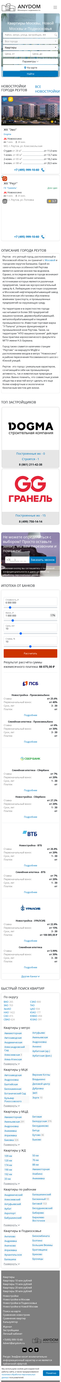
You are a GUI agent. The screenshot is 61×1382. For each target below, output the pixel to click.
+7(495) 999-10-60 (13, 1339)
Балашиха (10, 1259)
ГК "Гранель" (10, 188)
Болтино (37, 1240)
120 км (8, 1160)
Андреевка (10, 1241)
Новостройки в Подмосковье (20, 1303)
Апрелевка (10, 1135)
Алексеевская (12, 1054)
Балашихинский (41, 1194)
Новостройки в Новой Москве (20, 1306)
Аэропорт (10, 1213)
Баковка (9, 1140)
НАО (6, 1012)
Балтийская (11, 1084)
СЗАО (33, 1001)
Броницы (37, 1258)
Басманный (39, 1199)
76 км (35, 1160)
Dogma (7, 134)
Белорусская (39, 1121)
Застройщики (11, 1330)
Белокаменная (12, 1089)
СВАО (7, 1019)
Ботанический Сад (15, 1093)
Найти (30, 73)
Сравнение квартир (14, 1318)
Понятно (51, 1373)
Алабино (37, 1173)
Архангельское (13, 1254)
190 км (8, 1169)
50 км (35, 1155)
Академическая (13, 1042)
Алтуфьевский (12, 1204)
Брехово (37, 1254)
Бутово (36, 1135)
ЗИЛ (34, 1093)
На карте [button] (31, 67)
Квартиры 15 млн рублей (17, 1284)
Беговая (37, 1116)
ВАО (6, 1001)
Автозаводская (13, 1037)
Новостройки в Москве (16, 1299)
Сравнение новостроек (16, 1314)
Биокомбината (41, 1236)
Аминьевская (40, 1037)
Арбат (7, 1208)
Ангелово (9, 1236)
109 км (8, 1156)
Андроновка (39, 1042)
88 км (35, 1164)
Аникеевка (10, 1130)
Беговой (37, 1203)
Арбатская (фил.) (42, 1055)
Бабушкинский (12, 1217)
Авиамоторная (13, 1033)
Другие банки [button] (29, 976)
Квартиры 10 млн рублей (17, 1280)
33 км (7, 1178)
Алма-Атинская (13, 1059)
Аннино (36, 1046)
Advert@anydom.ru (14, 1343)
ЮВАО (34, 1016)
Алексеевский (12, 1199)
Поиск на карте (12, 1311)
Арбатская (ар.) (41, 1051)
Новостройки (11, 1296)
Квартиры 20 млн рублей (17, 1287)
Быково (36, 1139)
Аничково (10, 1245)
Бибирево (38, 1212)
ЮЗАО (34, 1019)
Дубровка (38, 1088)
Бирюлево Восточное (38, 1219)
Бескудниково (40, 1125)
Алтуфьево (38, 1032)
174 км (8, 1165)
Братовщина (39, 1249)
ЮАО (33, 1012)
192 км (8, 1174)
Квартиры (9, 1277)
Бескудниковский (42, 1208)
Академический (13, 1195)
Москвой (50, 260)
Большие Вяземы (42, 1245)
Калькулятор (10, 1322)
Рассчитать (30, 653)
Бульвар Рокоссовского (13, 1099)
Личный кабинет (12, 1333)
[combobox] (30, 41)
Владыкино (38, 1079)
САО (6, 1016)
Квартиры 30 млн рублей (17, 1291)
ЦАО (33, 1008)
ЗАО (6, 1005)
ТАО (32, 1005)
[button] (4, 121)
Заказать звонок (43, 560)
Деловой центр (41, 1083)
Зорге (35, 1097)
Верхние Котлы (41, 1074)
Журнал (7, 1326)
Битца (35, 1130)
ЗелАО (7, 1008)
